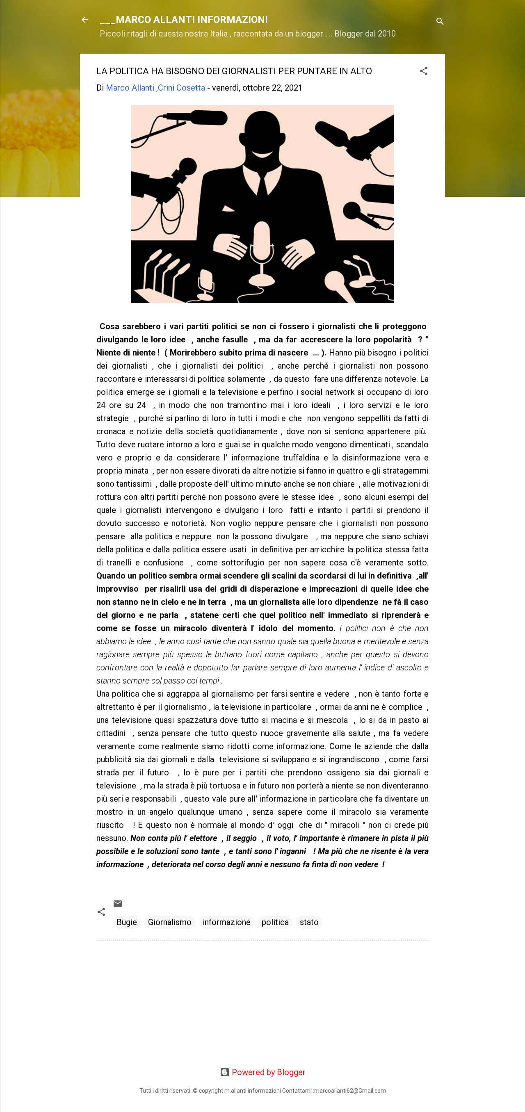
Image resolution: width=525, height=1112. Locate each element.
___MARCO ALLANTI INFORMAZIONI (184, 19)
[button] (424, 72)
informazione (227, 922)
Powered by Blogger (268, 1072)
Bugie (126, 922)
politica (275, 922)
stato (309, 922)
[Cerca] (440, 22)
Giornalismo (170, 922)
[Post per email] (118, 906)
